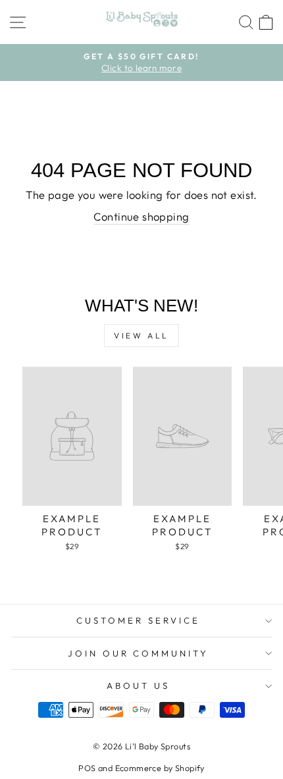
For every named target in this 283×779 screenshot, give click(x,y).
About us (138, 685)
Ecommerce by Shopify (160, 768)
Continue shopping (141, 216)
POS (86, 768)
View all (141, 335)
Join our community (138, 653)
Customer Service (138, 620)
